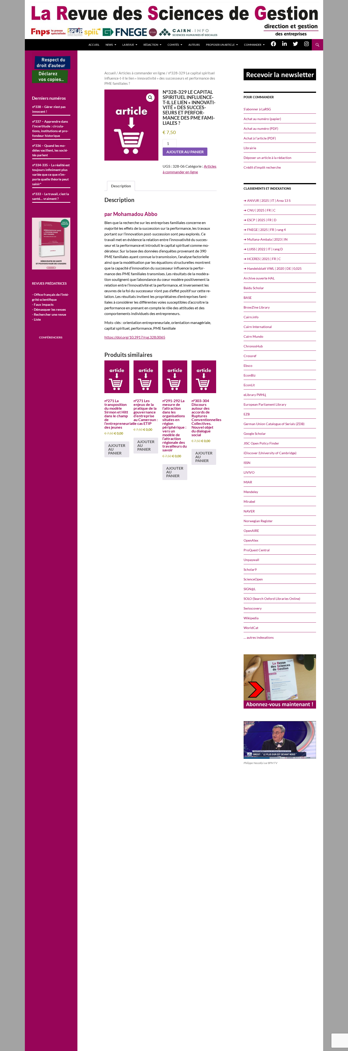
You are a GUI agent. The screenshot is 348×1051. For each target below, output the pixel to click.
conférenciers (50, 337)
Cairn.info (251, 317)
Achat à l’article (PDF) (260, 138)
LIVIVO (249, 472)
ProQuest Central (257, 550)
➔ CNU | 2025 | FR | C (260, 210)
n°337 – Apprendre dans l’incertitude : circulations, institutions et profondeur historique (50, 128)
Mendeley (251, 492)
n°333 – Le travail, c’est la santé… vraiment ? (50, 196)
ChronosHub (253, 346)
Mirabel (249, 501)
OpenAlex (251, 540)
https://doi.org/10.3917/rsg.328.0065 (134, 337)
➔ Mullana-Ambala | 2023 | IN (266, 239)
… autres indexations (259, 637)
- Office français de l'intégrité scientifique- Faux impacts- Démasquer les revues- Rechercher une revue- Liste (50, 306)
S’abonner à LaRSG (257, 109)
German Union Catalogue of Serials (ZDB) (274, 424)
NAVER (249, 511)
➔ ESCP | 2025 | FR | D (260, 220)
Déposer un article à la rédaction (267, 158)
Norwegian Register (258, 521)
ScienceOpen (253, 579)
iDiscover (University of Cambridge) (270, 453)
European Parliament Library (265, 404)
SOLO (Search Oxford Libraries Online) (272, 599)
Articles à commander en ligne (142, 73)
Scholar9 (250, 569)
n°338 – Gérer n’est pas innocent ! (49, 109)
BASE (248, 298)
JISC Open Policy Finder (261, 443)
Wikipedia (251, 618)
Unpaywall (251, 560)
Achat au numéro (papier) (262, 119)
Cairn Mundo (253, 336)
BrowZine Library (257, 307)
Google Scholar (255, 433)
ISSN (247, 463)
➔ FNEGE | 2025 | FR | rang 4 (265, 230)
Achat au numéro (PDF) (261, 128)
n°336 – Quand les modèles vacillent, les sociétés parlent (50, 150)
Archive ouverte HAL (259, 278)
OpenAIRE (251, 531)
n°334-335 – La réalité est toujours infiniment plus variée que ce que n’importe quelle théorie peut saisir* (51, 174)
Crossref (250, 356)
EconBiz (249, 375)
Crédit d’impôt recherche (262, 167)
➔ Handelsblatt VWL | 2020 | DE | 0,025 (273, 268)
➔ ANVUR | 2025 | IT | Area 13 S (267, 200)
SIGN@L (250, 589)
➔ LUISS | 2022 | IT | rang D (263, 249)
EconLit (249, 385)
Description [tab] (121, 186)
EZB (247, 414)
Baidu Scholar (254, 288)
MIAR (248, 482)
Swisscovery (253, 608)
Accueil (94, 44)
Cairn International (258, 327)
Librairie (250, 148)
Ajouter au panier (185, 151)
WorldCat (251, 628)
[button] (150, 97)
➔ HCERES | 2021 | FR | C (262, 259)
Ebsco (248, 366)
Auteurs (194, 44)
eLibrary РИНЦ (255, 395)
